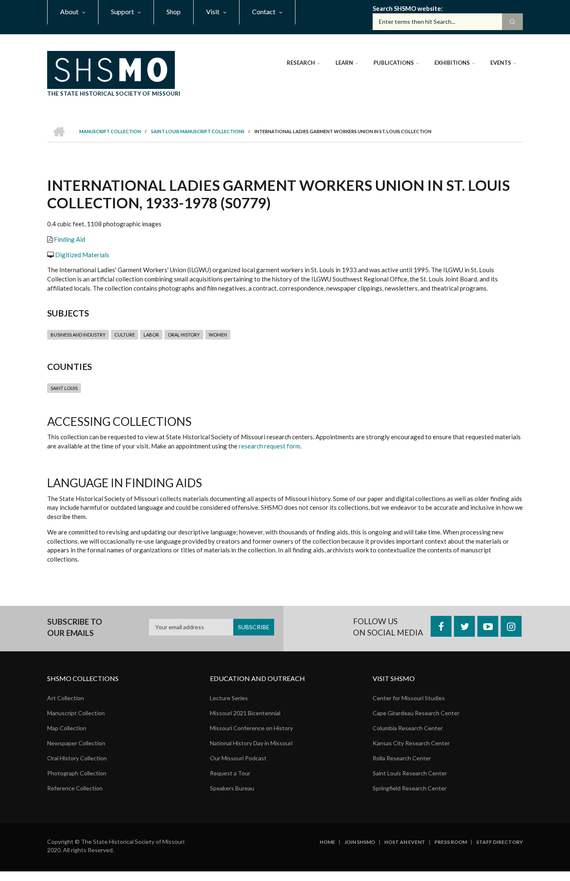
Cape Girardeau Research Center (416, 712)
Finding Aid (69, 239)
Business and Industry (78, 334)
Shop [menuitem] (173, 11)
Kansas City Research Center (411, 743)
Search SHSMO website (407, 8)
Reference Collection (75, 788)
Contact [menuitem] (263, 11)
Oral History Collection (77, 758)
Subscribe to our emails (74, 627)
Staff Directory (499, 842)
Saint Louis (64, 388)
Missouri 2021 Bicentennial (245, 712)
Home (327, 842)
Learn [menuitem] (344, 62)
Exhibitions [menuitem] (452, 62)
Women (218, 334)
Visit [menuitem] (212, 11)
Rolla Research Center (402, 758)
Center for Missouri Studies (409, 697)
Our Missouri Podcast (238, 758)
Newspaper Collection (76, 743)
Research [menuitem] (301, 62)
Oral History (184, 334)
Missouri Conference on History (251, 728)
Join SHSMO (359, 842)
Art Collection (65, 697)
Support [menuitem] (122, 11)
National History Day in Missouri (251, 743)
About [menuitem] (69, 11)
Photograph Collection (76, 773)
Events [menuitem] (500, 62)
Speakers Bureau (232, 788)
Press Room (450, 842)
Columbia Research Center (408, 728)
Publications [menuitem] (393, 62)
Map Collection (66, 728)
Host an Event (404, 842)
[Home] (111, 69)
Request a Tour (230, 773)
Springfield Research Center (409, 788)
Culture (124, 334)
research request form (269, 446)
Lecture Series (229, 697)
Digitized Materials (82, 254)
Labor (151, 334)
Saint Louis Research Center (410, 773)
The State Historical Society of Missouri (113, 93)
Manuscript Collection (76, 712)
